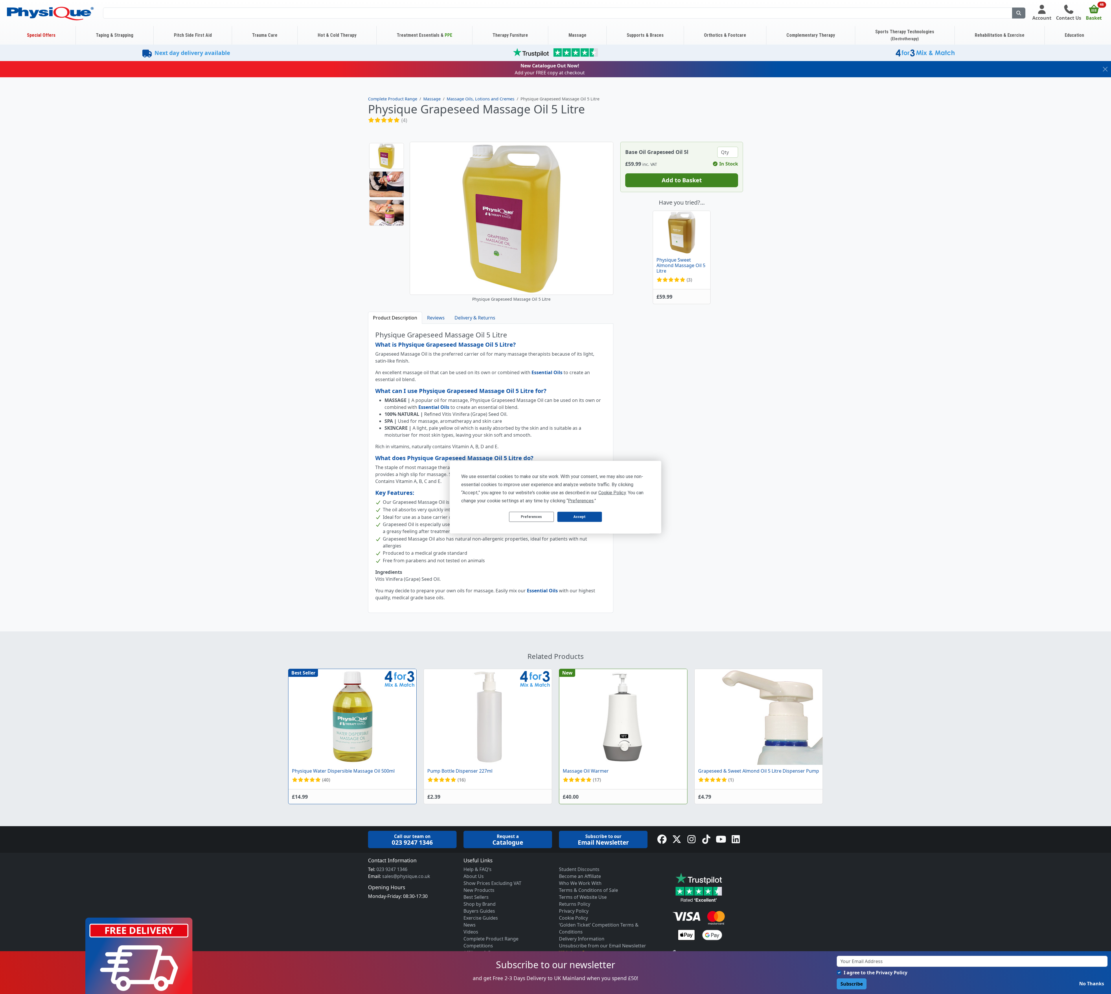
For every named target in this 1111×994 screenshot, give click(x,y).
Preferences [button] (581, 500)
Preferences (531, 517)
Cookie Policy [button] (612, 492)
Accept (579, 517)
